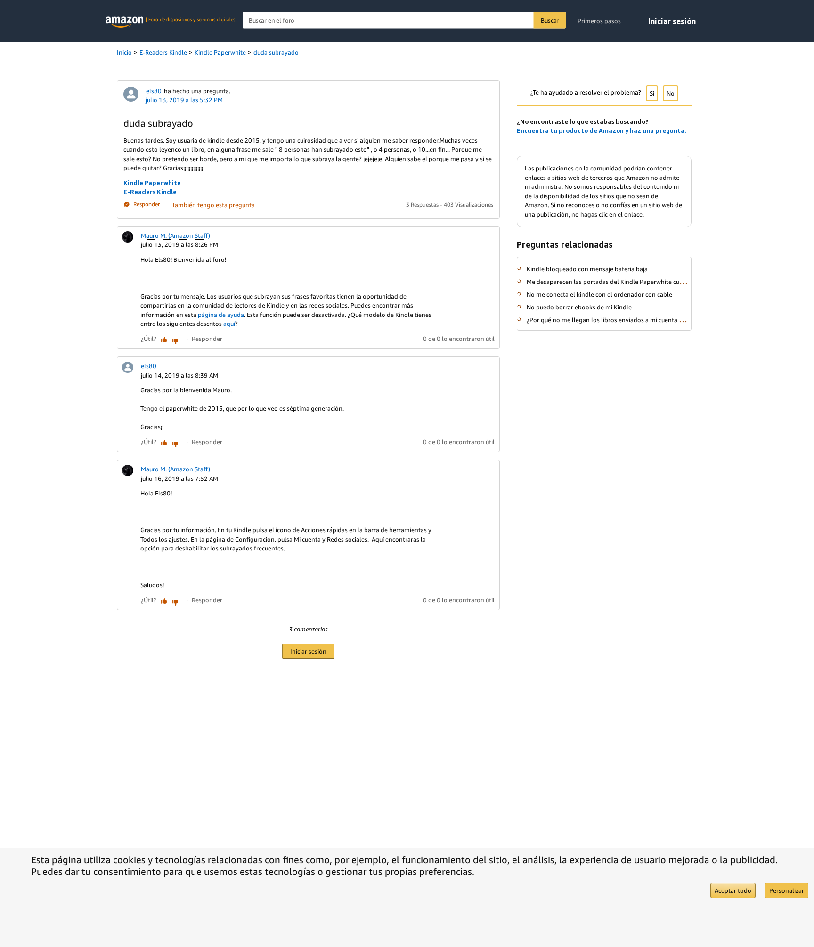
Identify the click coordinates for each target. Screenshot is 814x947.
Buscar (550, 20)
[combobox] (404, 20)
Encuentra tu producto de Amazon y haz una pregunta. (601, 130)
